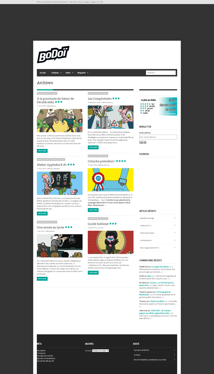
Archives (88, 351)
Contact (137, 355)
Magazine (80, 73)
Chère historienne (147, 233)
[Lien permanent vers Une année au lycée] (60, 245)
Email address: (145, 133)
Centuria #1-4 (145, 226)
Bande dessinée (43, 93)
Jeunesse (61, 159)
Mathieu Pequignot (53, 168)
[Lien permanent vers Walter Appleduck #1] (60, 183)
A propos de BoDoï (141, 350)
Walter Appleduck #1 (52, 165)
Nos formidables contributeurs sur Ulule (150, 360)
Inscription (41, 351)
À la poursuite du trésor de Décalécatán (55, 100)
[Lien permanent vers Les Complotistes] (110, 117)
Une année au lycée (51, 227)
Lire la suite (42, 151)
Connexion (41, 353)
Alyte (149, 276)
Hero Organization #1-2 (149, 248)
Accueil (43, 73)
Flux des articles (45, 356)
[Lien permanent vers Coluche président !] (110, 179)
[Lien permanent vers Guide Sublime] (110, 242)
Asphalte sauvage (147, 218)
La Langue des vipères (160, 267)
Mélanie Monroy (107, 102)
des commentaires (46, 358)
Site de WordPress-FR (45, 361)
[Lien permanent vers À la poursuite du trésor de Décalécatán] (60, 120)
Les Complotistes (100, 98)
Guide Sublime (98, 224)
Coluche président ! (102, 161)
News (66, 73)
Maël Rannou (51, 106)
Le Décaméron (146, 240)
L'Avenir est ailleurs (157, 301)
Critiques (53, 73)
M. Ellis (101, 228)
